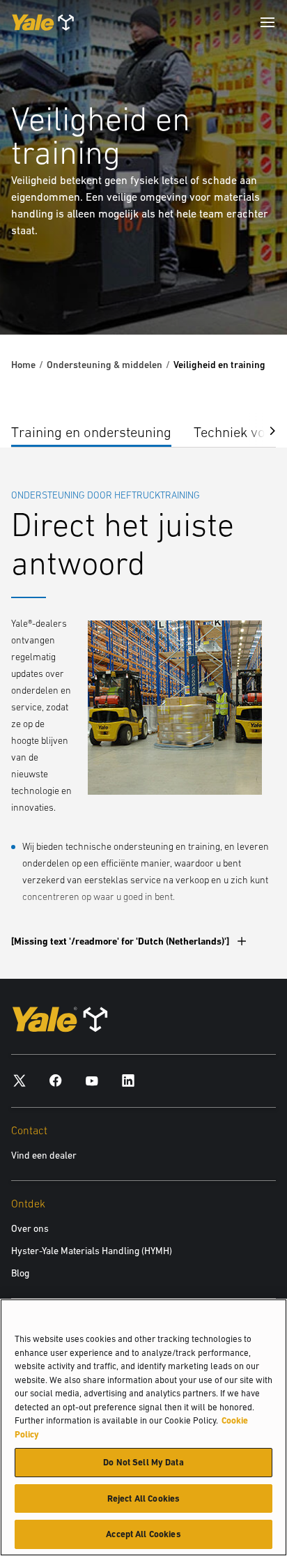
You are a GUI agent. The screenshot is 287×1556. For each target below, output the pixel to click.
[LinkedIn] (128, 1079)
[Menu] (267, 22)
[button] (262, 430)
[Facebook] (55, 1079)
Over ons (30, 1228)
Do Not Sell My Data (143, 1462)
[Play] (244, 291)
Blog (20, 1273)
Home (23, 364)
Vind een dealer (44, 1155)
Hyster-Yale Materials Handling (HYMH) (91, 1250)
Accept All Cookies (143, 1534)
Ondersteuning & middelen (104, 364)
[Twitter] (19, 1079)
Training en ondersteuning (91, 432)
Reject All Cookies (143, 1498)
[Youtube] (92, 1079)
